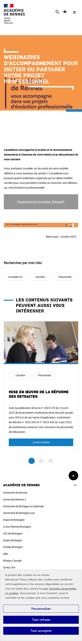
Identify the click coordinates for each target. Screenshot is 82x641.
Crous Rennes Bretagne (17, 526)
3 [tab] (50, 460)
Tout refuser (41, 619)
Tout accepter (41, 630)
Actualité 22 (15, 277)
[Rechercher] (57, 12)
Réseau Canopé (12, 560)
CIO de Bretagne (12, 533)
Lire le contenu (41, 442)
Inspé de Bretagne (13, 520)
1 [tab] (31, 461)
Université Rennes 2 (14, 499)
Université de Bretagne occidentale (23, 506)
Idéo (5, 554)
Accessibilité (65, 12)
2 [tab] (41, 460)
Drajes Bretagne (12, 540)
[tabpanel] (41, 386)
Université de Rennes (15, 492)
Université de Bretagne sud (19, 513)
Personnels (65, 277)
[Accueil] (14, 14)
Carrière (40, 277)
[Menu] (74, 12)
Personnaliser (41, 608)
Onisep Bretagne (13, 547)
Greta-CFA (9, 567)
